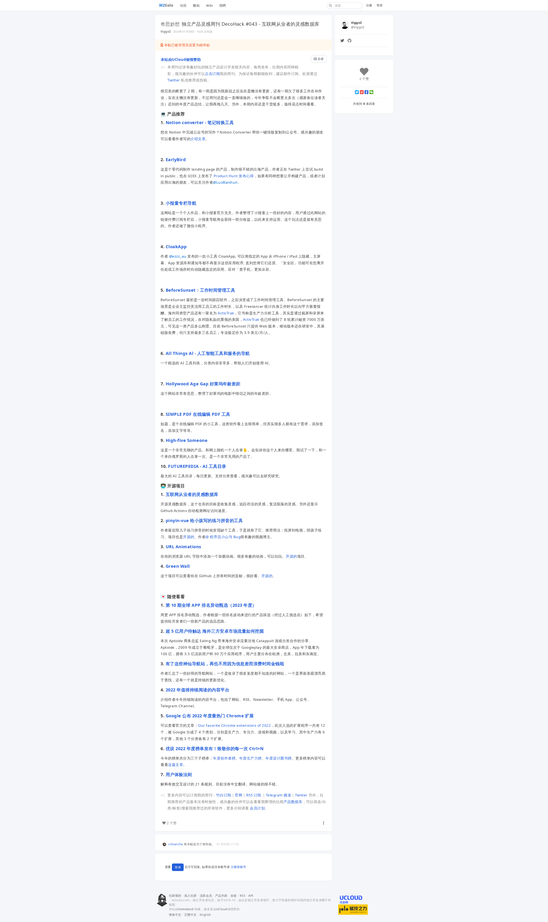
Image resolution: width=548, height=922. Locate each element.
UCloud (221, 909)
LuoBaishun (225, 182)
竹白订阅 (223, 795)
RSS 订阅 (253, 795)
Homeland (186, 909)
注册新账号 (238, 867)
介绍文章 (198, 138)
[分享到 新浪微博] (362, 92)
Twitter (174, 80)
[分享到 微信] (371, 92)
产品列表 (221, 895)
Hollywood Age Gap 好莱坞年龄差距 (202, 384)
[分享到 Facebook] (366, 92)
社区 (183, 5)
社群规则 (175, 895)
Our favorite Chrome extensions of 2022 (234, 725)
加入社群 (190, 895)
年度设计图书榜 (278, 758)
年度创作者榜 (224, 758)
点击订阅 (212, 73)
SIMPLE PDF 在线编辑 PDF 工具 (198, 414)
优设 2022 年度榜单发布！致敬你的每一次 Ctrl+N (215, 748)
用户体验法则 (179, 774)
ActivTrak (226, 313)
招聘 (222, 5)
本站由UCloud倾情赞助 (181, 59)
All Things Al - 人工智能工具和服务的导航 (208, 353)
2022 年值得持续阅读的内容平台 (197, 690)
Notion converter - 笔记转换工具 (200, 122)
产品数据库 (293, 801)
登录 (380, 5)
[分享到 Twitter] (357, 92)
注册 (369, 5)
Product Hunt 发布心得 (234, 175)
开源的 (188, 536)
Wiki (209, 5)
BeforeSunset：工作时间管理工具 (200, 290)
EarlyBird (176, 159)
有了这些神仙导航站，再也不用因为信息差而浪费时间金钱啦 (225, 664)
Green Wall (178, 566)
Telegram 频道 (278, 795)
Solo (166, 5)
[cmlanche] (165, 844)
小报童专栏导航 (181, 203)
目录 (320, 59)
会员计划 (257, 808)
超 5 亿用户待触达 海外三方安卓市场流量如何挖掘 (215, 631)
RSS (242, 895)
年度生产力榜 (250, 758)
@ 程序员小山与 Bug (223, 536)
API (250, 895)
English (205, 915)
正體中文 (190, 915)
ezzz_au (177, 256)
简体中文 (175, 915)
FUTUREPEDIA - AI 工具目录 (197, 466)
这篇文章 (175, 764)
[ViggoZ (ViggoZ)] (344, 24)
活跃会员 (206, 895)
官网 (238, 795)
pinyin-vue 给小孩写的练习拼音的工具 (204, 520)
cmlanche (175, 844)
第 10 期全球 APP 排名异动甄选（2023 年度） (211, 605)
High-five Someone (187, 440)
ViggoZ (166, 31)
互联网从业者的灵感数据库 (192, 494)
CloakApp (176, 246)
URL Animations (182, 547)
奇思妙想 (170, 24)
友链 (234, 895)
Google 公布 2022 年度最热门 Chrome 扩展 (210, 716)
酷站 (196, 5)
